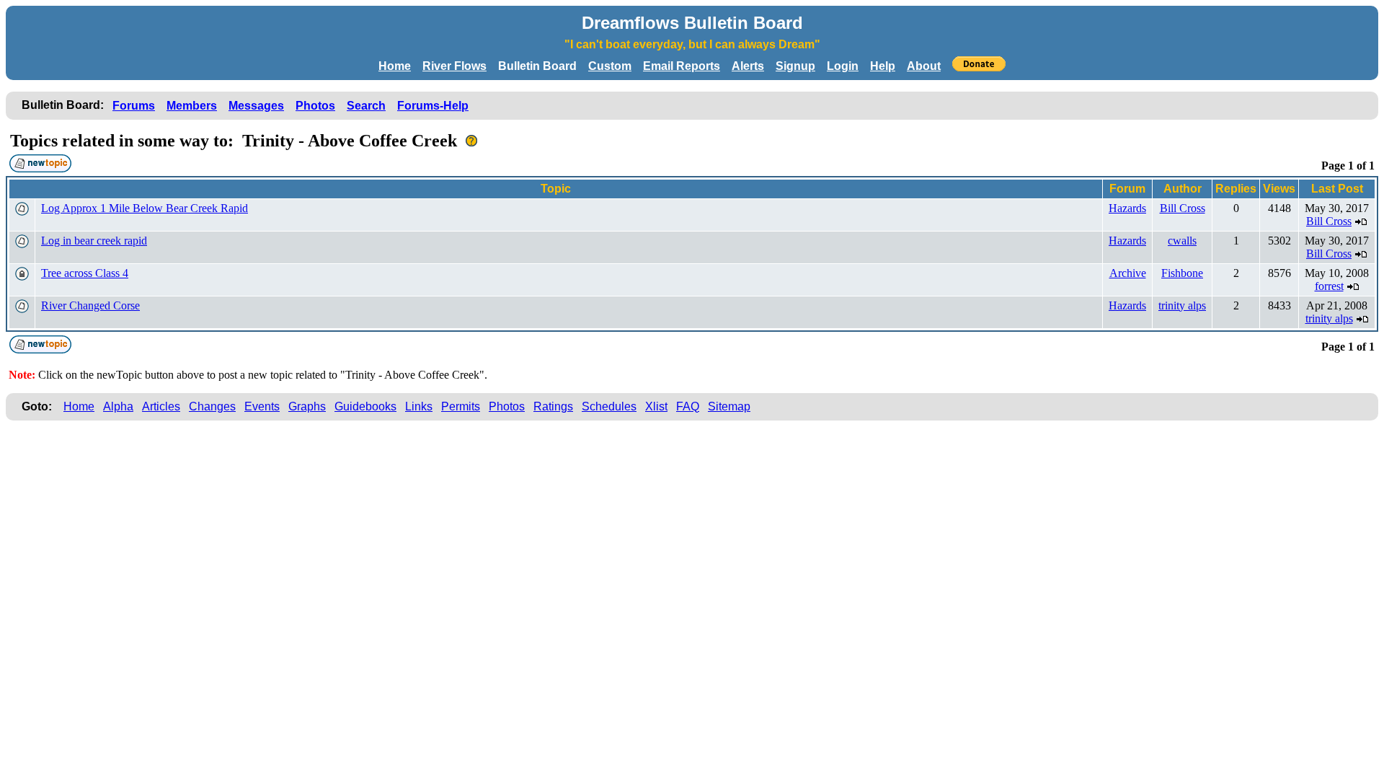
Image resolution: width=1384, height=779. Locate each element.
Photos (315, 106)
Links (418, 406)
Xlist (656, 406)
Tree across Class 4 (84, 273)
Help (882, 66)
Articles (161, 406)
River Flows (454, 66)
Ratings (553, 406)
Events (262, 406)
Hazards (1127, 208)
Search (366, 106)
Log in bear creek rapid (94, 240)
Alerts (748, 66)
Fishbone (1182, 273)
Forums (133, 106)
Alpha (118, 406)
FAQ (687, 406)
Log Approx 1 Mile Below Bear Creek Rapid (144, 208)
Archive (1127, 273)
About (924, 66)
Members (192, 106)
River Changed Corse (90, 305)
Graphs (307, 406)
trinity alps (1182, 305)
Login (843, 66)
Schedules (609, 406)
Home (394, 66)
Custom (609, 66)
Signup (795, 66)
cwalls (1182, 240)
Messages (256, 106)
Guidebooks (365, 406)
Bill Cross (1182, 208)
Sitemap (729, 406)
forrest (1329, 286)
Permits (460, 406)
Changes (212, 406)
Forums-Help (433, 106)
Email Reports (681, 66)
